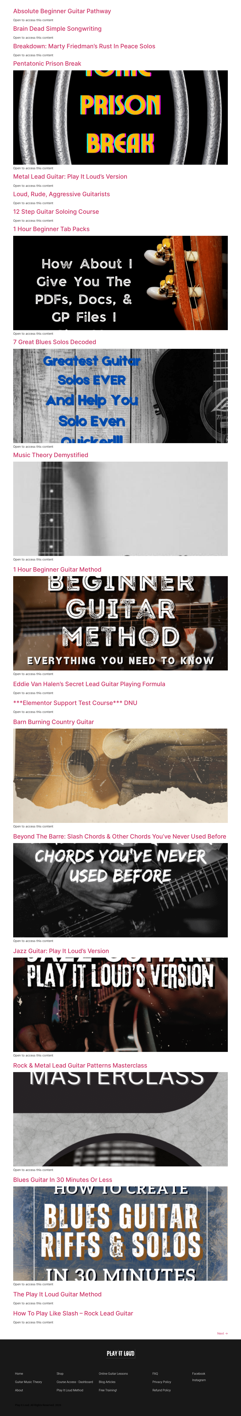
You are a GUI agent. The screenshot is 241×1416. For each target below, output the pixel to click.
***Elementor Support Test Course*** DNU (75, 702)
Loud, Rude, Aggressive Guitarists (61, 194)
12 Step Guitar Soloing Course (56, 211)
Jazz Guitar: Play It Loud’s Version (61, 951)
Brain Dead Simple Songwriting (57, 28)
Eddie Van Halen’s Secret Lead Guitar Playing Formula (89, 684)
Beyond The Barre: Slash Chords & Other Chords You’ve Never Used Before (119, 836)
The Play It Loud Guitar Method (57, 1294)
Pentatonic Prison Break (47, 63)
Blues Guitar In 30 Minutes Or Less (62, 1179)
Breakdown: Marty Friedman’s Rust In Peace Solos (84, 46)
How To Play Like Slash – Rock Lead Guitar (73, 1313)
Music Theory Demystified (50, 455)
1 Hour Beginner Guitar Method (57, 569)
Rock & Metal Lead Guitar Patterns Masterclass (80, 1065)
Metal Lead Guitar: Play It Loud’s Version (70, 176)
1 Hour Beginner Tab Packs (51, 229)
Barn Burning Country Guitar (53, 722)
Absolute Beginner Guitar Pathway (62, 11)
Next (222, 1333)
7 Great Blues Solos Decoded (54, 342)
